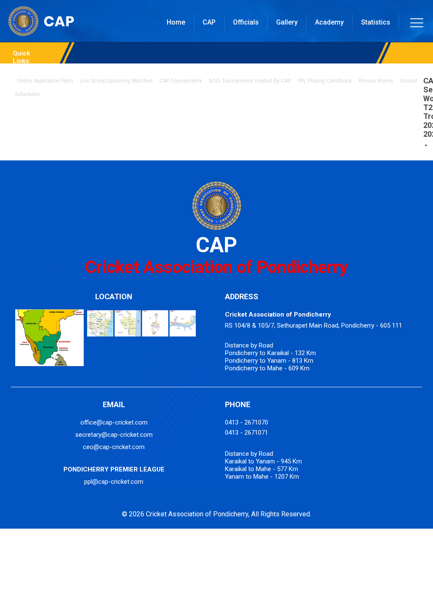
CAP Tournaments (180, 81)
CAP (209, 22)
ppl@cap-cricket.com (113, 481)
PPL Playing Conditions (325, 81)
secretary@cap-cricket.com (114, 434)
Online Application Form (45, 81)
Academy (329, 22)
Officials (246, 22)
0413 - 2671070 (246, 422)
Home (176, 22)
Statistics (375, 22)
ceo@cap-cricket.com (114, 447)
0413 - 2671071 (246, 432)
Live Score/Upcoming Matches (116, 81)
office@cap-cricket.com (114, 422)
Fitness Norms (376, 81)
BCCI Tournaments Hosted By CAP (250, 81)
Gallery (287, 22)
